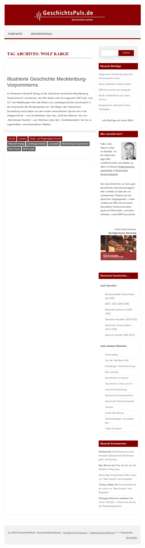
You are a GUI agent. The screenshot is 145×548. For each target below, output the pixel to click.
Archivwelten (111, 354)
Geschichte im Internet (116, 378)
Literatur (22, 138)
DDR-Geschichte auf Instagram (115, 90)
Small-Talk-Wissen (114, 413)
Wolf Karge (28, 149)
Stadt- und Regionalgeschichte (45, 138)
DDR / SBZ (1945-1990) (117, 304)
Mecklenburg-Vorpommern (75, 143)
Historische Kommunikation (119, 395)
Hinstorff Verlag (16, 143)
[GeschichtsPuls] (72, 24)
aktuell (11, 138)
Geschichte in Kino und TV (119, 383)
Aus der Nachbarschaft (117, 360)
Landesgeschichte (36, 143)
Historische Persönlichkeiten (119, 401)
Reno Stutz (14, 149)
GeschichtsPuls (41, 34)
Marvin (102, 475)
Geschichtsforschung (116, 389)
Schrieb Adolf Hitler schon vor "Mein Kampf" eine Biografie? (118, 488)
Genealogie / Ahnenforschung (120, 366)
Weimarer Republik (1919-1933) (121, 319)
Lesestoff (54, 143)
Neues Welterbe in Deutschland (115, 84)
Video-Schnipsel (113, 428)
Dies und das (111, 372)
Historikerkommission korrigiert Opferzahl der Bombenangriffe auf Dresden (116, 455)
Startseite (15, 34)
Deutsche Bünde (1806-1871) (120, 335)
